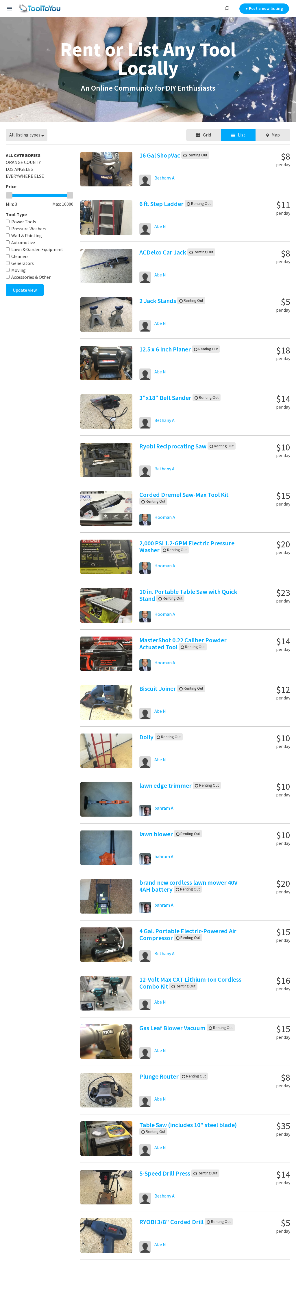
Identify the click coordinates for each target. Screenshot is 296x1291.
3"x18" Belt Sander (166, 398)
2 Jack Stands (158, 301)
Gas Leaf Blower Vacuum (173, 1028)
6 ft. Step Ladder (162, 204)
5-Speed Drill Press (165, 1173)
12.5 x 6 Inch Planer (165, 349)
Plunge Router (159, 1076)
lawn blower (156, 834)
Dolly (147, 737)
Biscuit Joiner (158, 688)
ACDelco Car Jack (163, 252)
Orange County (23, 162)
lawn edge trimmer (166, 785)
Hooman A (164, 517)
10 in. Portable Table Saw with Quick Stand (188, 595)
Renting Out (197, 155)
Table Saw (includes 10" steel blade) (188, 1125)
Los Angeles (19, 169)
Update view (25, 290)
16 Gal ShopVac (160, 155)
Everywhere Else (25, 176)
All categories (23, 155)
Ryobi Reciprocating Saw (173, 446)
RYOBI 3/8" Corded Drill (172, 1222)
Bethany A (164, 178)
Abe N (160, 226)
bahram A (163, 808)
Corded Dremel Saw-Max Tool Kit (184, 495)
